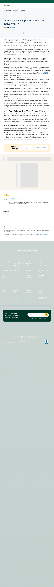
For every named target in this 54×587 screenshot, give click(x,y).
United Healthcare (5, 279)
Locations (4, 299)
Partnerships (28, 290)
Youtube (27, 332)
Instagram (19, 332)
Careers (39, 294)
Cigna (3, 272)
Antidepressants (29, 263)
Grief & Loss (15, 297)
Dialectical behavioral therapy (43, 270)
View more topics (16, 299)
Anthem (3, 265)
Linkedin (30, 332)
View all (39, 277)
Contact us (40, 290)
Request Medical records (23, 341)
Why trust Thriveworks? (18, 32)
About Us (4, 290)
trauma (45, 98)
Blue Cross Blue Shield (6, 270)
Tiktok (22, 332)
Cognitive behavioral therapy (43, 265)
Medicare (4, 268)
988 (36, 234)
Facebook (25, 332)
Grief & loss (40, 272)
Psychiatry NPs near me (30, 279)
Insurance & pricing (6, 261)
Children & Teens (16, 294)
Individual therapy (16, 261)
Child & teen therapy (17, 265)
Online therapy (16, 270)
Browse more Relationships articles (26, 147)
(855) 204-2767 (41, 292)
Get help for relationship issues (41, 147)
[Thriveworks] (5, 5)
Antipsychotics (28, 268)
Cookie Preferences (22, 342)
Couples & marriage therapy (18, 263)
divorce (46, 72)
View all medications (30, 277)
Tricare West (4, 277)
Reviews (3, 302)
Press (3, 297)
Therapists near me (16, 272)
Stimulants (28, 275)
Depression (40, 268)
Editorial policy (5, 294)
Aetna (3, 263)
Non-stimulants (29, 272)
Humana (3, 275)
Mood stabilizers (29, 270)
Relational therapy (41, 275)
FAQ (3, 292)
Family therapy (16, 268)
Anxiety (39, 261)
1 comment (28, 32)
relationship (6, 213)
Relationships (15, 290)
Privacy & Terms (22, 340)
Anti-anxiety (28, 265)
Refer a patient (28, 292)
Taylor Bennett (12, 27)
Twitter (33, 332)
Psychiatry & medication (30, 261)
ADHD (39, 263)
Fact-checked (8, 32)
